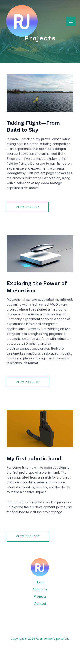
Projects (40, 596)
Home (40, 582)
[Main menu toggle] (71, 21)
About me (40, 589)
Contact (40, 604)
